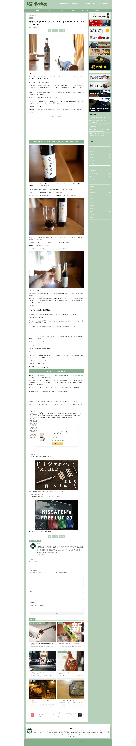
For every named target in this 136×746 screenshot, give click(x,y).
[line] (63, 30)
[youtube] (43, 554)
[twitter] (49, 30)
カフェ (32, 561)
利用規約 (81, 741)
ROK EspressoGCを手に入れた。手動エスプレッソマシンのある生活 (99, 121)
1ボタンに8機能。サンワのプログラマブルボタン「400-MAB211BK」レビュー (99, 130)
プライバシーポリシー (74, 741)
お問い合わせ (105, 4)
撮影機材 (88, 4)
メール (32, 597)
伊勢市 (35, 561)
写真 (81, 4)
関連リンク (74, 4)
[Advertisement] (56, 128)
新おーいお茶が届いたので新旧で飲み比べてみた (69, 643)
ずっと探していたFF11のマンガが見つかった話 (99, 117)
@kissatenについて (64, 4)
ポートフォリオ (96, 4)
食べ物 (31, 559)
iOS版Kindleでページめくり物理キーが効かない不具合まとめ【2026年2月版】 (99, 134)
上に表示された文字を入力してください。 (39, 605)
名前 (31, 591)
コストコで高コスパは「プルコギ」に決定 (68, 700)
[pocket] (56, 30)
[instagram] (41, 554)
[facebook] (53, 30)
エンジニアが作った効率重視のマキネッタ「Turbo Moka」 (98, 125)
